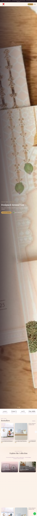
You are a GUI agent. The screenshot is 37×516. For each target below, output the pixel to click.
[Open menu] (35, 4)
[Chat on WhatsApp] (34, 513)
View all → (34, 420)
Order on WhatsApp (18, 212)
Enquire (31, 4)
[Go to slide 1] (17, 407)
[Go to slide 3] (19, 407)
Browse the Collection (6, 212)
